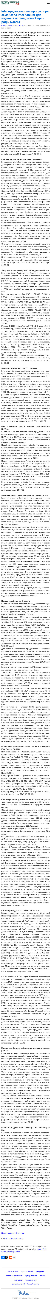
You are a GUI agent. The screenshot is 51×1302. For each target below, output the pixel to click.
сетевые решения (14, 1276)
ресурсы (40, 1271)
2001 (18, 25)
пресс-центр (31, 1280)
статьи (11, 25)
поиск (42, 1276)
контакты (18, 1280)
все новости (12, 1271)
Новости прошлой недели (12, 1233)
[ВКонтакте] (3, 1257)
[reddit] (10, 1257)
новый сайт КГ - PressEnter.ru (25, 1284)
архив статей (27, 1271)
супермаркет (31, 1276)
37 (23, 25)
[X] (6, 1257)
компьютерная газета (13, 1238)
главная (4, 25)
